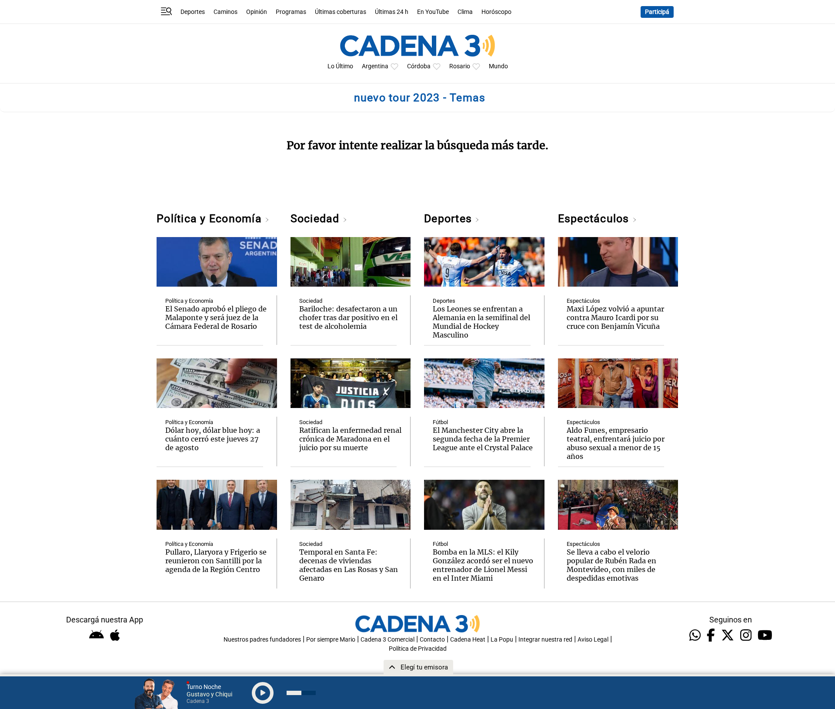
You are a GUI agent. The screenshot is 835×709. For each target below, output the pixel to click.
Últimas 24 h (391, 12)
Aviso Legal (593, 639)
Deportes (192, 12)
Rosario (459, 66)
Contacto (432, 639)
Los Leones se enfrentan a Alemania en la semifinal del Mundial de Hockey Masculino (481, 321)
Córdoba (419, 66)
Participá (657, 12)
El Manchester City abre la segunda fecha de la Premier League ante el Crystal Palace (483, 439)
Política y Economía (211, 218)
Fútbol (440, 422)
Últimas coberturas (340, 12)
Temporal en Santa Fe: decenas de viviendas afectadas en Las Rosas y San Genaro (348, 565)
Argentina (375, 66)
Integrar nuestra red (545, 639)
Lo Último (340, 66)
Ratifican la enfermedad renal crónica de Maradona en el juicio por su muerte (350, 439)
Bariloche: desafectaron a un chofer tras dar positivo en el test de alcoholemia (348, 317)
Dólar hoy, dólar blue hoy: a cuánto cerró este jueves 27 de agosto (212, 439)
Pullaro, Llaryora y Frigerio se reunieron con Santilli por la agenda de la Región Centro (216, 561)
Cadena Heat (467, 639)
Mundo (498, 66)
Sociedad (317, 218)
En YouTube (433, 12)
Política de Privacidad (418, 648)
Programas (291, 12)
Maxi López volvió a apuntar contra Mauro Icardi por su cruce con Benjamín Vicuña (615, 317)
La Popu (502, 639)
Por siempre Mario (330, 639)
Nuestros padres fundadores (262, 639)
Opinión (256, 12)
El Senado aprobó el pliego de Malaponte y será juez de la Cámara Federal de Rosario (216, 317)
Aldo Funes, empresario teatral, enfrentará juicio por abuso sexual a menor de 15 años (616, 443)
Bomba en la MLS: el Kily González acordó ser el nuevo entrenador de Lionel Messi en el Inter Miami (483, 565)
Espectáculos (595, 218)
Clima (465, 12)
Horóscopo (496, 12)
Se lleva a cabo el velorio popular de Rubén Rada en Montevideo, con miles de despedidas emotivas (611, 565)
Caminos (225, 12)
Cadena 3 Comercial (387, 639)
